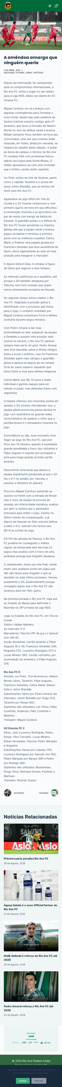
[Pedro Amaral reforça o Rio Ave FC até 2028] (31, 986)
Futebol (20, 72)
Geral (29, 72)
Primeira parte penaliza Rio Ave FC (26, 858)
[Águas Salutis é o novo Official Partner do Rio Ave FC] (31, 885)
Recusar (39, 1080)
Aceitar (22, 1080)
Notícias (38, 72)
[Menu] (56, 6)
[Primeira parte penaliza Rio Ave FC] (31, 839)
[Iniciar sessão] (50, 6)
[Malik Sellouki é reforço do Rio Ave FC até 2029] (31, 936)
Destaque (9, 72)
